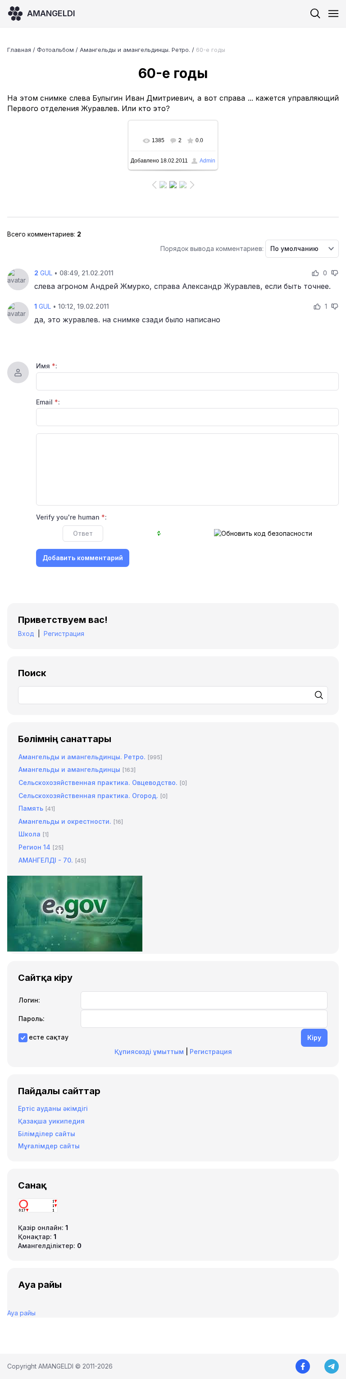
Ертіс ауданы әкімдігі (53, 1108)
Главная (19, 49)
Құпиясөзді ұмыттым (149, 1051)
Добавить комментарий (82, 558)
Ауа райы (21, 1313)
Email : (48, 402)
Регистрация (64, 633)
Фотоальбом (55, 49)
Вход (26, 633)
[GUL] (18, 279)
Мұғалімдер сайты (49, 1146)
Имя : (46, 366)
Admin (207, 161)
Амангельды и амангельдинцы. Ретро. (135, 49)
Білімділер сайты (46, 1134)
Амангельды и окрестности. (64, 821)
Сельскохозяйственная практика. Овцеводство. (98, 782)
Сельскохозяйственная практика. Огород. (88, 795)
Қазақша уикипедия (51, 1121)
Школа (29, 834)
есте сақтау (48, 1037)
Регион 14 (34, 847)
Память (30, 808)
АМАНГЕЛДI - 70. (45, 860)
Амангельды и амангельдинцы (69, 769)
